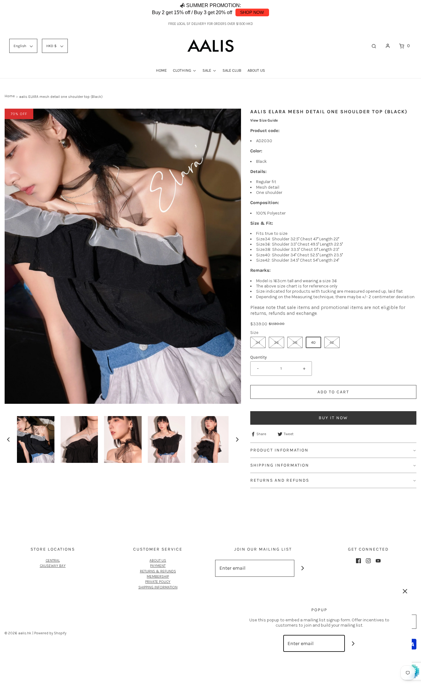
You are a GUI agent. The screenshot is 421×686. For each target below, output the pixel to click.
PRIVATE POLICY (157, 582)
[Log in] (387, 45)
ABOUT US (157, 560)
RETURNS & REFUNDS (158, 571)
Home (10, 96)
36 (276, 342)
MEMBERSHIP (158, 576)
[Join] (302, 568)
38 (294, 342)
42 (331, 342)
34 (257, 342)
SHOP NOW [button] (252, 12)
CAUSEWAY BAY (53, 566)
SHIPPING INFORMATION (158, 587)
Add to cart (333, 392)
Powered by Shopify (50, 633)
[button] (402, 9)
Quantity (258, 357)
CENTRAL (53, 560)
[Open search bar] (373, 46)
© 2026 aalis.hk (18, 633)
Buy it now (333, 417)
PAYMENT (158, 566)
